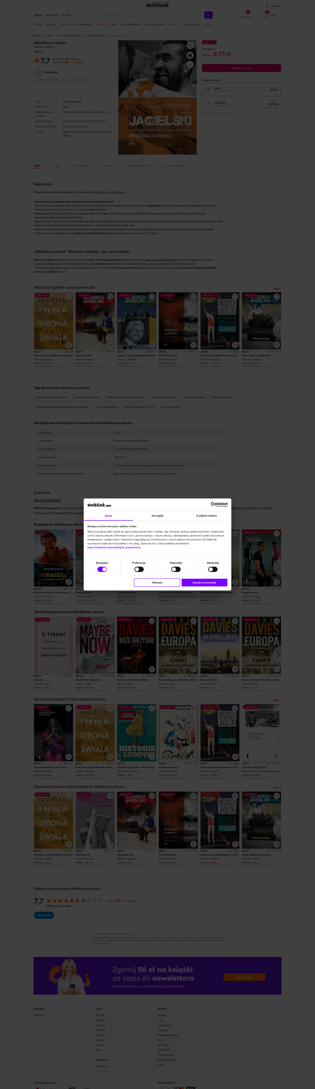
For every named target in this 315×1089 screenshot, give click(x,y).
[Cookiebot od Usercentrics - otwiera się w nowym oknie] (213, 504)
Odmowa (157, 582)
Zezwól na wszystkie (204, 582)
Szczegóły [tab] (158, 515)
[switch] (139, 569)
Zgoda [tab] (108, 515)
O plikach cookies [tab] (206, 515)
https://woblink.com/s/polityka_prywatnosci (114, 547)
